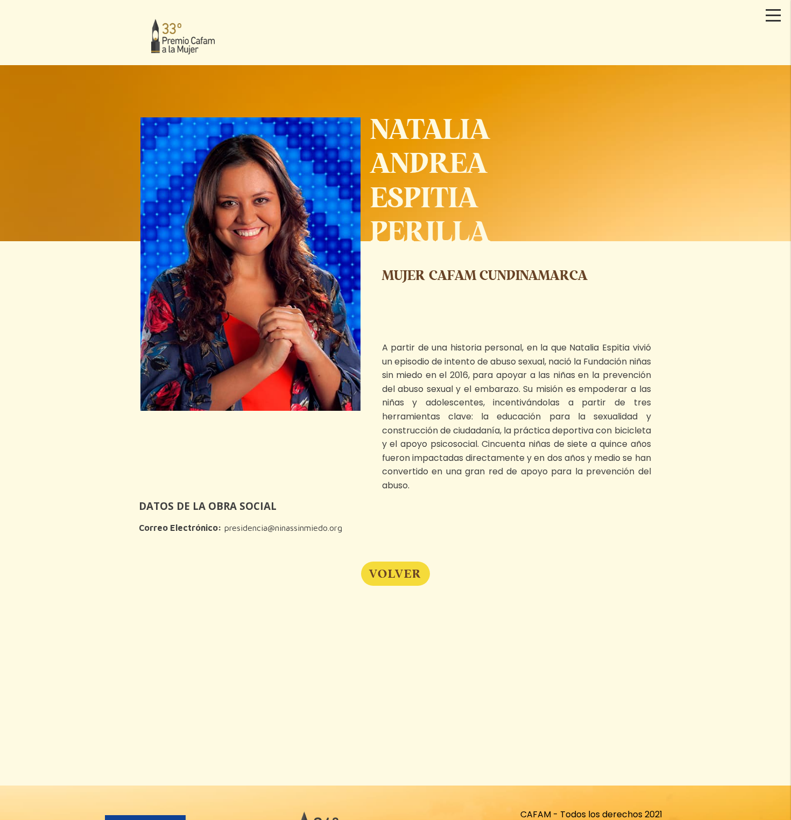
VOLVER (395, 573)
